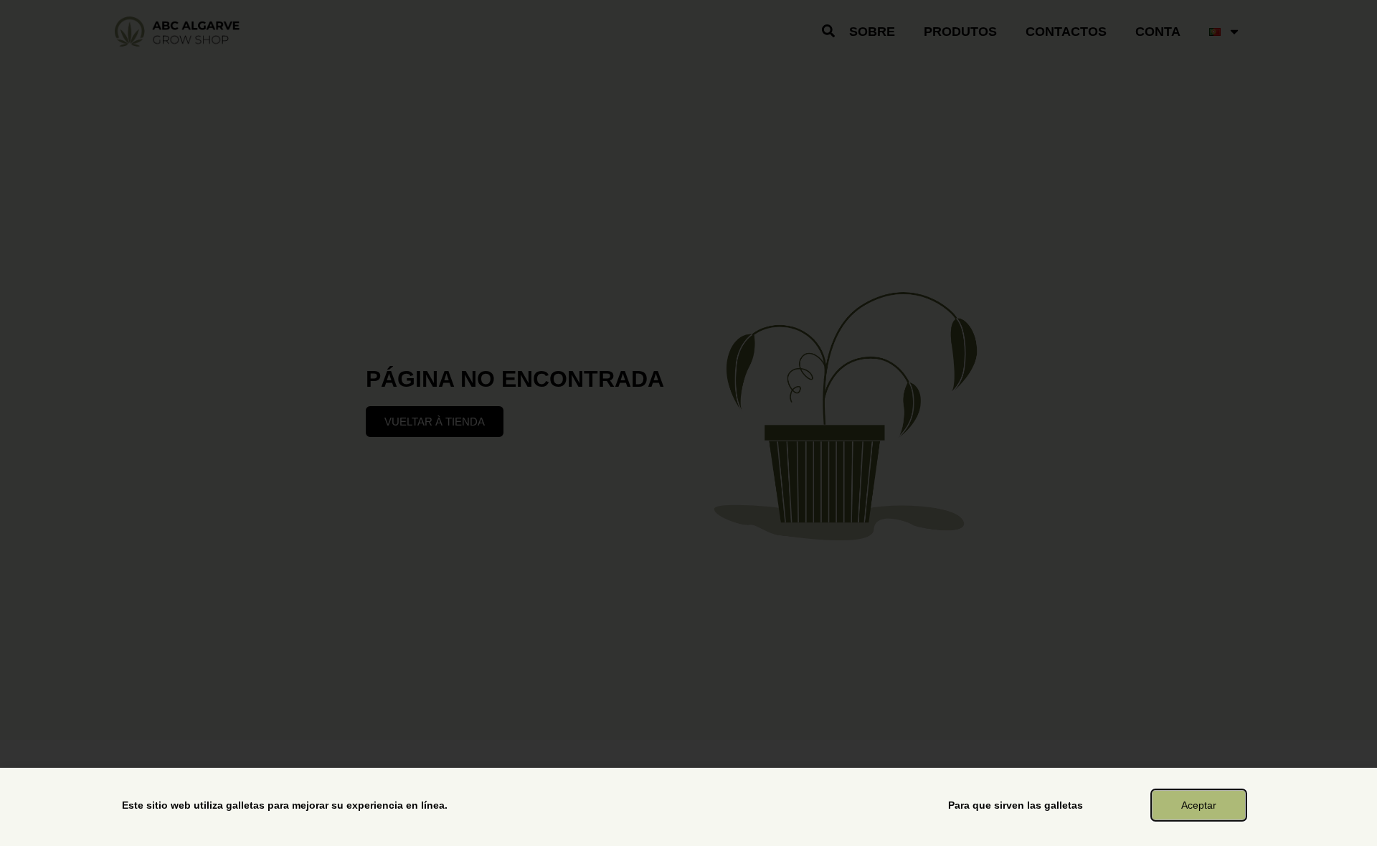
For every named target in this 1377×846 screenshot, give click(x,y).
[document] (688, 423)
